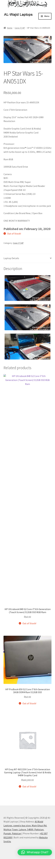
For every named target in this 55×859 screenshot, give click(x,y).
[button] (46, 40)
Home (9, 27)
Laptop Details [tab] (11, 258)
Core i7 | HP (20, 27)
